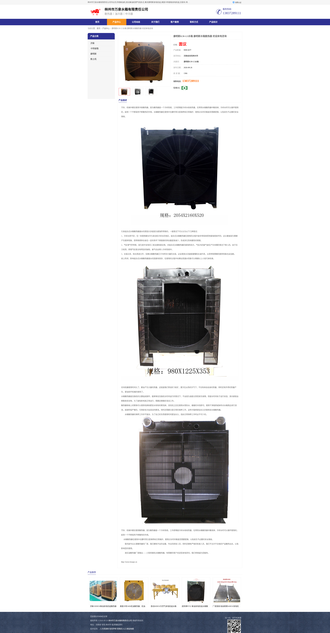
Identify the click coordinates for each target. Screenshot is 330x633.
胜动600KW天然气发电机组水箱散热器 (104, 606)
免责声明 (113, 629)
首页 (97, 22)
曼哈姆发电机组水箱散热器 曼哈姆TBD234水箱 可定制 (234, 606)
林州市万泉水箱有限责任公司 (120, 621)
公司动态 (136, 22)
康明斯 (93, 54)
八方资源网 (104, 629)
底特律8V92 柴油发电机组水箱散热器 (135, 606)
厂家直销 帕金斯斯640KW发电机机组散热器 (168, 606)
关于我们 (155, 22)
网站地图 (130, 629)
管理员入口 (121, 629)
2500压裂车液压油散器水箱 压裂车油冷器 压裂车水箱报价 (205, 606)
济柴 (92, 43)
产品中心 (117, 22)
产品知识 (213, 22)
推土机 (93, 59)
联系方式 (194, 22)
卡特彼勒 (94, 48)
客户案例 (175, 22)
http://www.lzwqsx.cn (129, 562)
